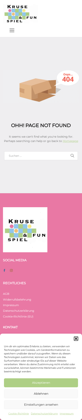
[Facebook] (4, 270)
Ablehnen (41, 393)
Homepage (70, 141)
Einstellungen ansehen (41, 404)
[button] (76, 339)
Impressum (67, 413)
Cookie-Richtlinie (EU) (18, 316)
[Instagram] (11, 270)
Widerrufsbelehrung (17, 299)
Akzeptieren (41, 383)
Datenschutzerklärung (44, 413)
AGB (6, 294)
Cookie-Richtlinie (18, 413)
